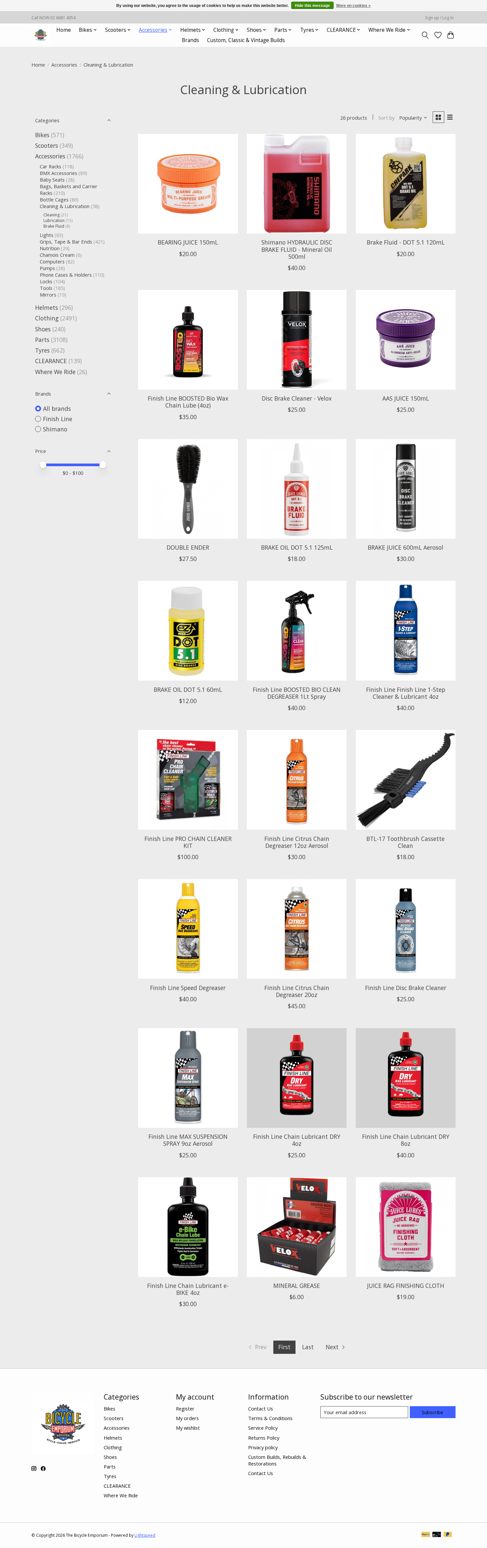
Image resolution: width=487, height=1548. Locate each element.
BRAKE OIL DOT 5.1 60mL (188, 689)
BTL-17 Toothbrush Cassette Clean (405, 842)
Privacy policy (263, 1447)
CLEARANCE (51, 361)
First (284, 1347)
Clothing (47, 318)
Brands (190, 40)
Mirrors (48, 294)
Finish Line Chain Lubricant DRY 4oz (296, 1140)
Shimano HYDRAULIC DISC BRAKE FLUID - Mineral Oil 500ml (296, 249)
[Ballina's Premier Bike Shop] (40, 35)
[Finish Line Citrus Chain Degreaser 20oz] (297, 929)
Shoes (43, 329)
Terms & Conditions (270, 1418)
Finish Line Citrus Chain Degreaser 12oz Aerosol (296, 842)
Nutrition (50, 248)
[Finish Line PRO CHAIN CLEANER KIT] (188, 780)
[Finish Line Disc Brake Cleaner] (406, 929)
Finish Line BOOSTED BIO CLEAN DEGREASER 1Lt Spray (297, 693)
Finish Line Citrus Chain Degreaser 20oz (296, 991)
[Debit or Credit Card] (436, 1535)
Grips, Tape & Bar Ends (66, 241)
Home (63, 30)
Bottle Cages (54, 199)
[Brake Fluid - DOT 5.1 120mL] (406, 184)
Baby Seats (52, 179)
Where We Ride (55, 372)
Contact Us (260, 1408)
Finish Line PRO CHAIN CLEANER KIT (188, 842)
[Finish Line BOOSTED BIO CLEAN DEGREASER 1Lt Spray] (297, 631)
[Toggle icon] (425, 35)
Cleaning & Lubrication (64, 206)
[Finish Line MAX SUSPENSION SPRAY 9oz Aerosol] (188, 1078)
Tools (46, 288)
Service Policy (263, 1427)
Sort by (386, 117)
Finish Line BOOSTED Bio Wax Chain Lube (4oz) (188, 401)
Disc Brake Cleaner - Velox (297, 398)
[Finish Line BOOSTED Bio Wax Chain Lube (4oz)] (188, 340)
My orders (187, 1418)
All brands (57, 409)
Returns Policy (263, 1437)
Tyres (42, 350)
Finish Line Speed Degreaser (188, 988)
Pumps (47, 268)
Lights (46, 235)
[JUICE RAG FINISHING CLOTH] (406, 1227)
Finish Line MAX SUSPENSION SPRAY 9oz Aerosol (188, 1140)
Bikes (42, 135)
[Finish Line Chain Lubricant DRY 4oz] (297, 1078)
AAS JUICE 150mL (405, 398)
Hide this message (312, 5)
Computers (52, 261)
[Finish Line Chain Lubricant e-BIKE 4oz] (188, 1227)
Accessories (64, 64)
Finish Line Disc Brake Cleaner (405, 988)
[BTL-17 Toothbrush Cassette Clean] (406, 780)
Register (185, 1408)
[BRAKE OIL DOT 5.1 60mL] (188, 631)
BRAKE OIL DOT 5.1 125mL (297, 547)
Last (308, 1347)
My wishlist (188, 1427)
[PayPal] (425, 1535)
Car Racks (50, 166)
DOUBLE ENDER (188, 547)
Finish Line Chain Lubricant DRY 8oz (405, 1140)
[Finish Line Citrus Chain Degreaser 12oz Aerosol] (297, 780)
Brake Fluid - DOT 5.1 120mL (406, 242)
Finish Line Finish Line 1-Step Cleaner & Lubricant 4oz (405, 693)
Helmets (46, 307)
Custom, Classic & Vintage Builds (246, 40)
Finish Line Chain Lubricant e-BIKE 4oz (188, 1289)
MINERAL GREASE (296, 1286)
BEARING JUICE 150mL (188, 242)
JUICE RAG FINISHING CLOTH (405, 1286)
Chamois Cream (57, 254)
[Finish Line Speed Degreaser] (188, 929)
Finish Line (57, 419)
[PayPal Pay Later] (448, 1535)
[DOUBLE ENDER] (188, 489)
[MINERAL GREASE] (297, 1227)
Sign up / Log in (439, 18)
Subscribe (432, 1412)
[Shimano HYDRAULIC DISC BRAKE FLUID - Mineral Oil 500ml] (297, 184)
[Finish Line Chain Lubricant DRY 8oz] (406, 1078)
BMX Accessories (58, 173)
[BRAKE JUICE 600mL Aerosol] (406, 489)
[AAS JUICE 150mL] (406, 340)
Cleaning (51, 215)
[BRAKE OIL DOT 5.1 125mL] (297, 489)
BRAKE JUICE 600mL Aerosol (405, 547)
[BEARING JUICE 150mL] (188, 184)
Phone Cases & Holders (66, 274)
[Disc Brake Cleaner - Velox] (297, 340)
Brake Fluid (53, 226)
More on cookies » (353, 5)
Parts (42, 340)
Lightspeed (145, 1535)
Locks (46, 281)
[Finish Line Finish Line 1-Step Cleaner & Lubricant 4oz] (406, 631)
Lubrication (54, 220)
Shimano (55, 429)
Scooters (46, 145)
